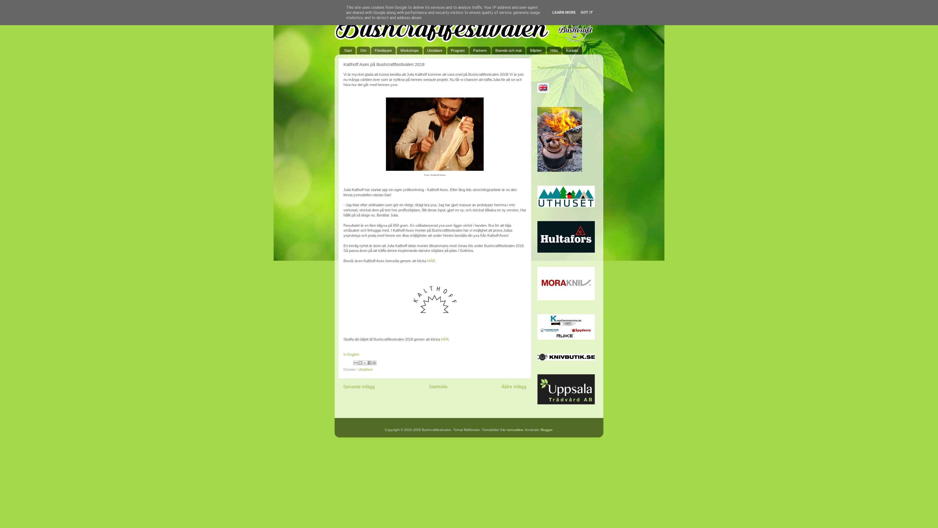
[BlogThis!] (360, 362)
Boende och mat (508, 50)
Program (458, 50)
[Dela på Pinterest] (374, 362)
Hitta (554, 50)
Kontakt (572, 50)
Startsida (438, 386)
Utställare (434, 50)
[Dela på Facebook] (369, 362)
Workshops (409, 50)
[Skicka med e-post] (355, 362)
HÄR (431, 261)
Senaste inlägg (359, 386)
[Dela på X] (364, 362)
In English (351, 354)
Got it (587, 12)
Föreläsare (383, 50)
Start (348, 50)
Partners (480, 50)
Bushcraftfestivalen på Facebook (562, 67)
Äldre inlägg (513, 386)
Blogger (546, 430)
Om (363, 50)
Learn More (564, 12)
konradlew (515, 430)
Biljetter (536, 50)
